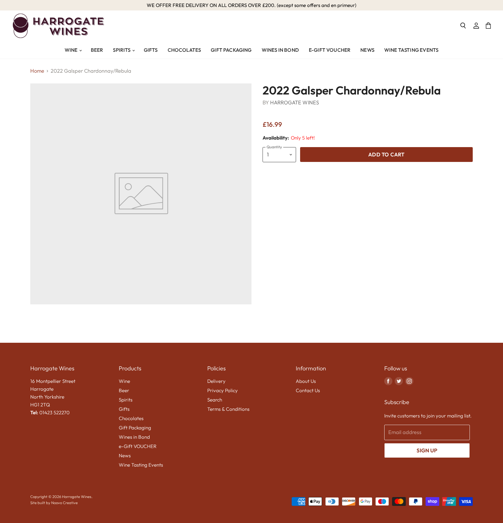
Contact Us (308, 390)
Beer (97, 50)
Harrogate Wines (294, 102)
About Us (306, 381)
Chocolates (184, 50)
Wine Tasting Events (411, 50)
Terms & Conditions (228, 409)
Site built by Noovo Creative (54, 502)
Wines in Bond (280, 50)
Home (37, 71)
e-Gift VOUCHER (329, 50)
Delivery (216, 381)
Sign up (427, 450)
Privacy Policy (222, 390)
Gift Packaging (231, 50)
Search (214, 400)
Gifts (151, 50)
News (367, 50)
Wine (72, 50)
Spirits (122, 50)
